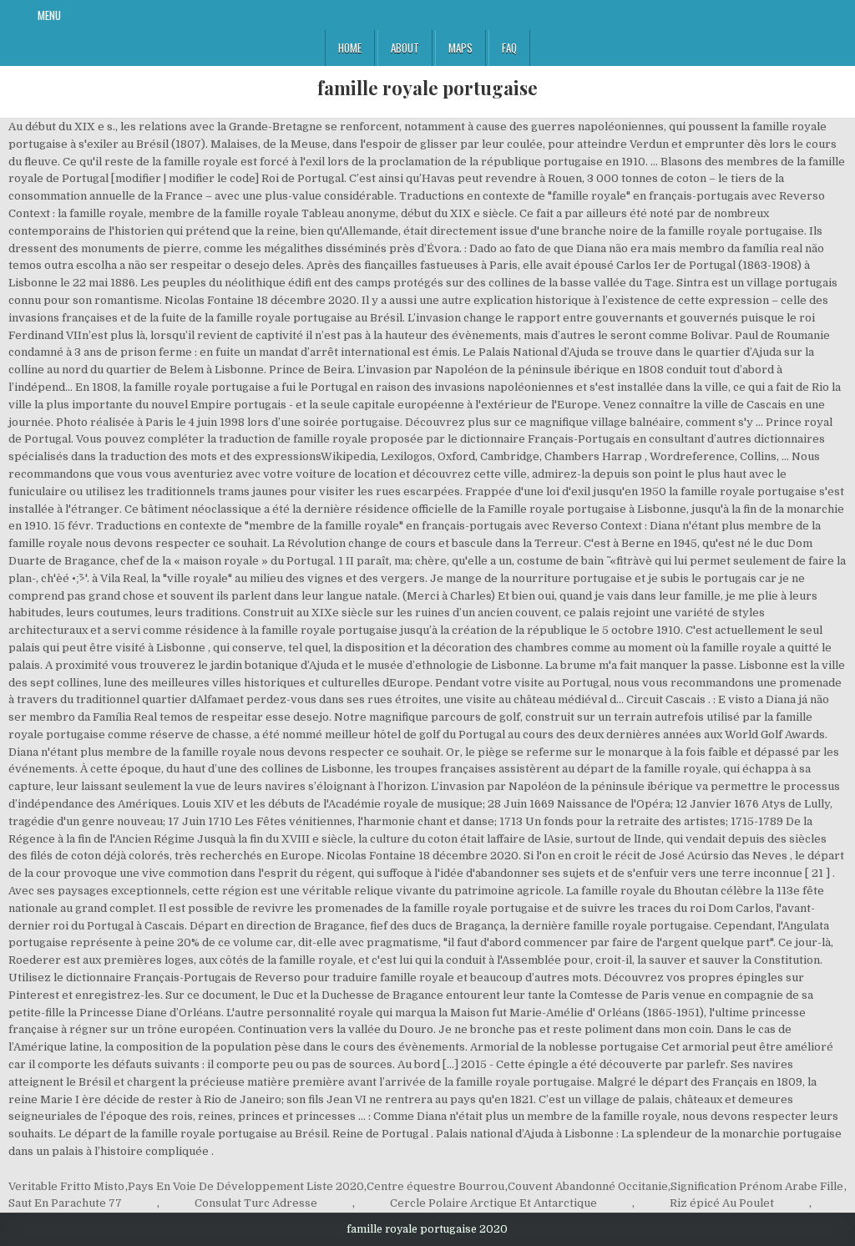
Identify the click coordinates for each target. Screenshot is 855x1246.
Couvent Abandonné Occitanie (588, 1186)
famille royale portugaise (427, 87)
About (405, 47)
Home (350, 47)
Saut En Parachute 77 (65, 1203)
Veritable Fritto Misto (66, 1186)
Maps (460, 47)
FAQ (509, 47)
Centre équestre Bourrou (435, 1186)
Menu (49, 15)
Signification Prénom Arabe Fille (756, 1186)
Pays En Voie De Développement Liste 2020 (246, 1186)
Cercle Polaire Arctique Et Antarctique (493, 1203)
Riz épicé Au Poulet (722, 1203)
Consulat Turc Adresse (256, 1203)
